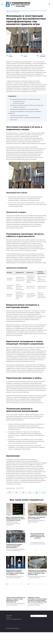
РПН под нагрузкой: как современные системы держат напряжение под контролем (37, 536)
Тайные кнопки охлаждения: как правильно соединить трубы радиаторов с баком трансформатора (15, 599)
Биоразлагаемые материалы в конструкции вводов (24, 109)
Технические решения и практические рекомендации (25, 117)
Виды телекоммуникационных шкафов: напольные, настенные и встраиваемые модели (15, 519)
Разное (9, 50)
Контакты (8, 617)
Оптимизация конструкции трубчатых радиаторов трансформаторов (14, 546)
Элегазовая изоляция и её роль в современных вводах (25, 99)
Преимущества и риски (19, 101)
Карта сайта (9, 615)
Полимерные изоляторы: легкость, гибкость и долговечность (27, 105)
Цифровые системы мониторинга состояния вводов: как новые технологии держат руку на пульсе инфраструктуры (37, 599)
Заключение (13, 119)
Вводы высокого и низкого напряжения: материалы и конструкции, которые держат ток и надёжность (15, 572)
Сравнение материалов (19, 107)
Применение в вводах (18, 103)
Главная (8, 10)
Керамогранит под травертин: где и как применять (36, 518)
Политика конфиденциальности (14, 619)
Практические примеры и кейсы (19, 115)
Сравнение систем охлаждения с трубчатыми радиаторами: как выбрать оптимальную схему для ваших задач (37, 572)
